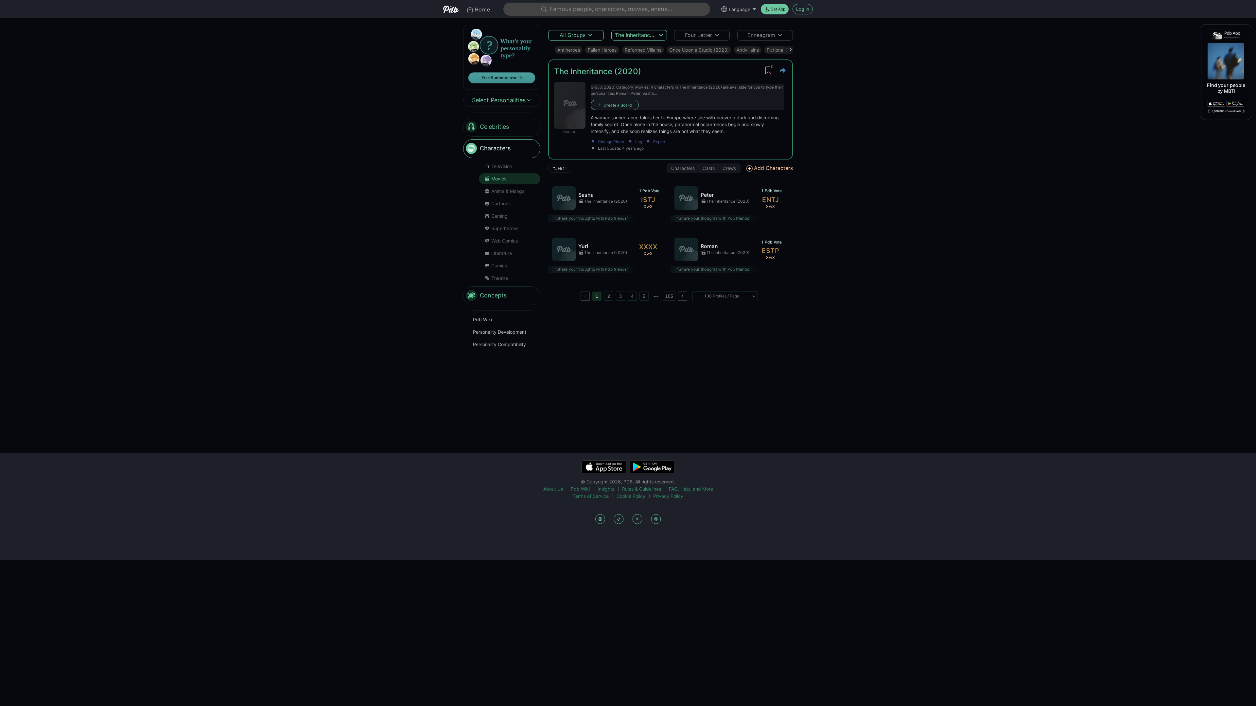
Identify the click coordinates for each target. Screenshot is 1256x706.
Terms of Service (591, 496)
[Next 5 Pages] (655, 296)
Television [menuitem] (501, 166)
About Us (553, 489)
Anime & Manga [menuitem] (508, 191)
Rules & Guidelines (641, 489)
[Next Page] (682, 296)
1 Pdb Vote (649, 190)
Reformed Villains (643, 50)
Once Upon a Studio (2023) (699, 50)
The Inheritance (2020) (605, 201)
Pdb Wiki (482, 319)
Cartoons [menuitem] (501, 203)
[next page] (656, 296)
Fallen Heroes (602, 50)
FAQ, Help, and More (691, 489)
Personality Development (499, 332)
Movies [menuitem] (498, 178)
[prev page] (585, 296)
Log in (802, 9)
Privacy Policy (668, 496)
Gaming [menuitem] (499, 216)
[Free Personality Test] (501, 56)
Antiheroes (568, 50)
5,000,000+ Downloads (1226, 111)
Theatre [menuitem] (499, 278)
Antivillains (748, 50)
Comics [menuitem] (499, 265)
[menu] (501, 211)
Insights (606, 489)
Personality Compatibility (499, 344)
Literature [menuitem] (501, 253)
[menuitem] (501, 127)
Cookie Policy (631, 496)
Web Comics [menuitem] (504, 241)
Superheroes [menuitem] (504, 228)
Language (739, 9)
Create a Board (617, 105)
